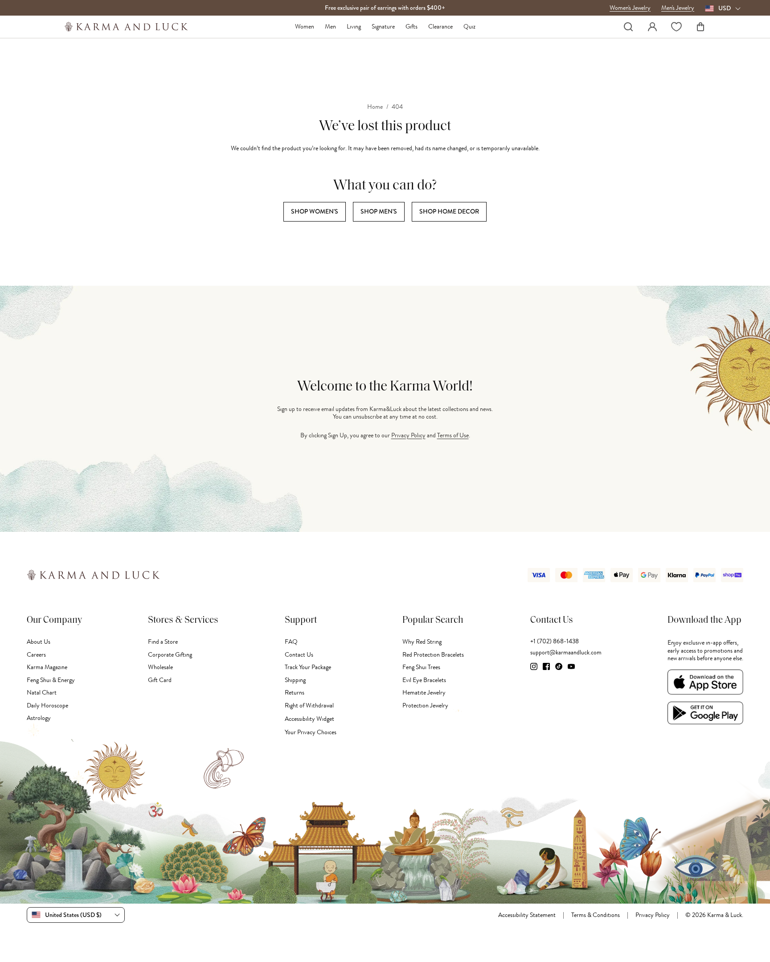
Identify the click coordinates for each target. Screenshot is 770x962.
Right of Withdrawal (309, 705)
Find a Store (163, 641)
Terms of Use (453, 435)
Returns (294, 692)
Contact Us (299, 654)
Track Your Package (308, 667)
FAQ (291, 641)
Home (375, 107)
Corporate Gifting (170, 654)
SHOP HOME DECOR (449, 211)
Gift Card (160, 680)
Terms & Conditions (595, 915)
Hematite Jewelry (424, 692)
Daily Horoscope (47, 705)
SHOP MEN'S (378, 211)
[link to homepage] (126, 27)
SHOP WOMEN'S (314, 211)
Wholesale (160, 667)
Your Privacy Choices (310, 732)
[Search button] (628, 26)
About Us (38, 641)
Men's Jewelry (677, 8)
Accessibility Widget (309, 719)
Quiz (469, 27)
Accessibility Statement (527, 915)
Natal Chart (42, 692)
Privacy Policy (408, 435)
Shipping (295, 680)
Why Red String (422, 641)
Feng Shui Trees (421, 667)
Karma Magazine (47, 667)
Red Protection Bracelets (433, 654)
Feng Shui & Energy (51, 680)
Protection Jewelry (425, 705)
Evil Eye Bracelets (424, 680)
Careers (36, 654)
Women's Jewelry (630, 8)
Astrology (39, 718)
